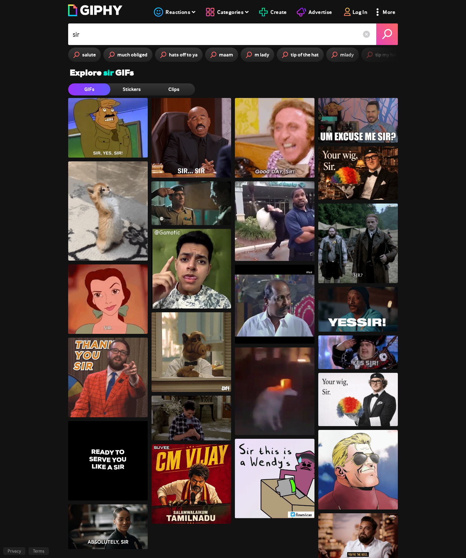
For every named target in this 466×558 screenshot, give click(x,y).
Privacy (14, 551)
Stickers (132, 89)
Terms (38, 551)
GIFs (89, 89)
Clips (173, 89)
